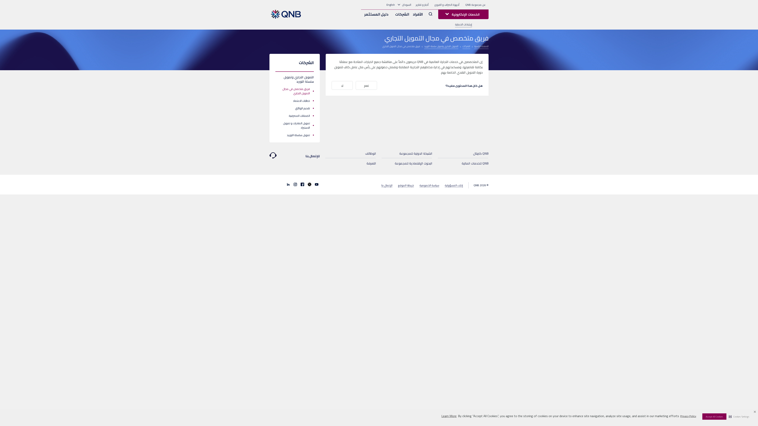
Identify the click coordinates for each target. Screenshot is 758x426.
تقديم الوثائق (302, 108)
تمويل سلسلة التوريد (298, 135)
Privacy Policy (688, 416)
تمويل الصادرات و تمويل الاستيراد (296, 125)
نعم (366, 86)
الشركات (402, 14)
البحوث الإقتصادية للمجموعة (413, 163)
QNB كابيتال (481, 153)
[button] (739, 416)
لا (342, 86)
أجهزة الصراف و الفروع (446, 4)
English (391, 4)
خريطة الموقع (406, 185)
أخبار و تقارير (422, 4)
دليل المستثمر (376, 14)
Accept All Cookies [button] (714, 416)
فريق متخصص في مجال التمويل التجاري (296, 91)
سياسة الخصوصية (429, 185)
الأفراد (418, 14)
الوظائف (370, 153)
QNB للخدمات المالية (475, 163)
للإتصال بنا (313, 156)
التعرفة (371, 163)
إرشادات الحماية (463, 24)
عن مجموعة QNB (475, 4)
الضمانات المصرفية (299, 115)
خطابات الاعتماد (301, 100)
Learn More (449, 416)
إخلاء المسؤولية (454, 185)
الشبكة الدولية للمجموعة (415, 153)
